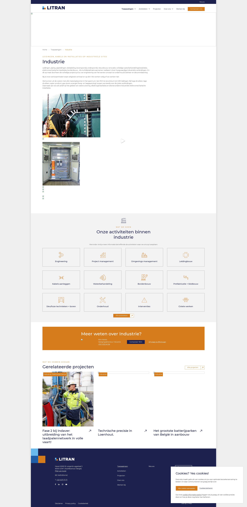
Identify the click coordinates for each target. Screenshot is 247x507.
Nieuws (202, 2)
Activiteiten (143, 9)
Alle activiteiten (122, 315)
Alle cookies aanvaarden (186, 488)
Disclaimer (59, 503)
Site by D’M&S (186, 503)
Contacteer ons (196, 9)
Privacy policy (70, 503)
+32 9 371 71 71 (61, 480)
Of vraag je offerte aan (157, 342)
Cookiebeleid (83, 503)
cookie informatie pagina (192, 495)
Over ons (167, 9)
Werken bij (180, 9)
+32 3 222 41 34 (104, 344)
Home (44, 50)
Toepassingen (127, 9)
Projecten (157, 9)
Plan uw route (60, 471)
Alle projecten (192, 367)
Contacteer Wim (135, 342)
